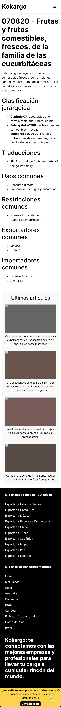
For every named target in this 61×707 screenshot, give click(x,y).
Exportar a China (16, 527)
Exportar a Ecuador (18, 556)
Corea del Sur (14, 622)
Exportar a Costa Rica (20, 510)
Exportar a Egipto (16, 544)
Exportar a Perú (15, 550)
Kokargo (14, 6)
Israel (8, 605)
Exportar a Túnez (16, 533)
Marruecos (12, 582)
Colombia (11, 599)
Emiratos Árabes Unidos (21, 616)
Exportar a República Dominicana (27, 521)
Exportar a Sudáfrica (19, 538)
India (8, 576)
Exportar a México (17, 515)
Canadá (10, 610)
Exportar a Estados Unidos (23, 504)
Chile (8, 587)
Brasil (9, 628)
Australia (11, 593)
